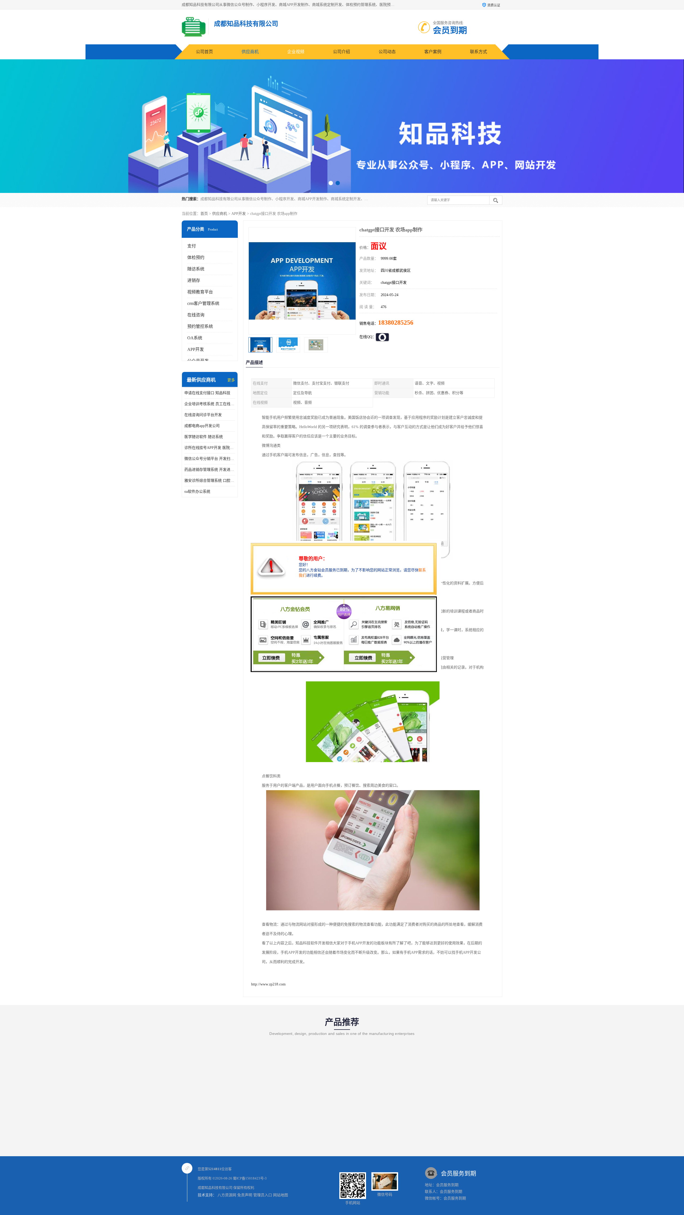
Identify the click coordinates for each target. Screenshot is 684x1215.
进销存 (193, 280)
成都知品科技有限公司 (215, 1188)
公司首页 (204, 51)
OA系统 (194, 338)
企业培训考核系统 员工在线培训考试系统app (209, 404)
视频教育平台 (200, 292)
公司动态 (387, 51)
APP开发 (238, 214)
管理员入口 (262, 1195)
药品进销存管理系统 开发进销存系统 (209, 470)
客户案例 (432, 51)
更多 (231, 380)
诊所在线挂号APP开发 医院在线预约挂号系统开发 (209, 448)
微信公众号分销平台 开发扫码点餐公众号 (209, 459)
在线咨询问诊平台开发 (203, 415)
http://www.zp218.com (268, 984)
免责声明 (244, 1195)
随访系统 (195, 269)
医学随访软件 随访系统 (203, 437)
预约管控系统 (200, 326)
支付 (191, 246)
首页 (204, 214)
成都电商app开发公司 (202, 426)
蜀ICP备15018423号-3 (250, 1178)
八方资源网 (226, 1195)
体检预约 (195, 257)
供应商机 (250, 51)
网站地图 (280, 1195)
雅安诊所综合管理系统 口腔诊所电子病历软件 (209, 481)
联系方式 (478, 51)
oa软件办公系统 (197, 492)
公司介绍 (341, 51)
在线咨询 (195, 315)
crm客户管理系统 (203, 303)
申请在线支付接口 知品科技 (207, 393)
